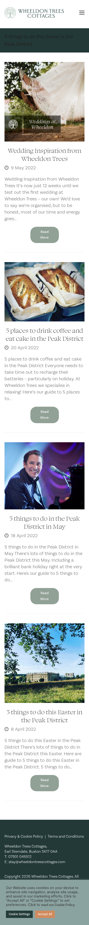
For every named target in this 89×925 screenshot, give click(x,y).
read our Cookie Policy (58, 905)
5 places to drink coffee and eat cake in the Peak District (45, 334)
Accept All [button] (45, 914)
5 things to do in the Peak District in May (44, 522)
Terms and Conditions (66, 836)
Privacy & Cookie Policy (24, 836)
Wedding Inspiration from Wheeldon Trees (44, 154)
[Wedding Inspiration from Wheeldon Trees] (45, 101)
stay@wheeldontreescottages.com (37, 862)
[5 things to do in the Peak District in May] (45, 475)
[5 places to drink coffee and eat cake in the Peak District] (45, 291)
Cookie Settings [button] (19, 914)
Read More (44, 235)
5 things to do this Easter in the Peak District (44, 716)
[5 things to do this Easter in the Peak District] (45, 663)
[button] (81, 12)
